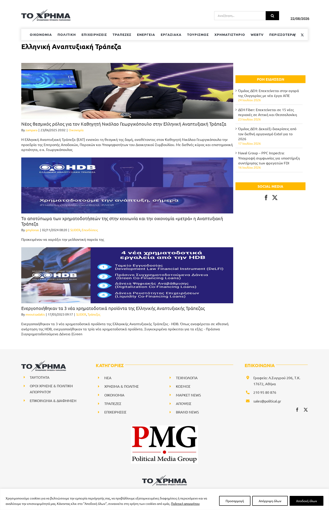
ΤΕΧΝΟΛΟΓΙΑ (187, 377)
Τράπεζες (94, 314)
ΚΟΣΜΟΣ (183, 386)
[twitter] (306, 410)
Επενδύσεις (90, 230)
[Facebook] (266, 197)
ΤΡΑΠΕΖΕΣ (112, 403)
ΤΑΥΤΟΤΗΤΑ (39, 377)
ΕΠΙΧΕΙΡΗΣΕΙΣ (115, 412)
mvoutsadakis (35, 314)
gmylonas (32, 230)
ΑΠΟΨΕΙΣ (183, 403)
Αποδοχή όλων (306, 501)
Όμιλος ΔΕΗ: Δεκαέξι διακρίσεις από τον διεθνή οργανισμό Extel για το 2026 (267, 133)
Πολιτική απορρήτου (185, 503)
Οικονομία (76, 130)
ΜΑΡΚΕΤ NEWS (188, 395)
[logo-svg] (164, 476)
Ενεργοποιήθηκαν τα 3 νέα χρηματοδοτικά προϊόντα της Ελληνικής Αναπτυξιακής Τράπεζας (113, 308)
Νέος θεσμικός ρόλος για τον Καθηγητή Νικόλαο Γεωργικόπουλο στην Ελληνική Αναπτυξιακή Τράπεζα (123, 124)
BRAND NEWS (187, 412)
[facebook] (297, 410)
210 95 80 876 (264, 392)
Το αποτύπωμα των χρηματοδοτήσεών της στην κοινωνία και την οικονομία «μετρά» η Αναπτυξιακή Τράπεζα (122, 220)
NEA (107, 377)
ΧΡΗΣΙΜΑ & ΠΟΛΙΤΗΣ (121, 386)
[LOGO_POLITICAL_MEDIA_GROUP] (164, 427)
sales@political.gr (267, 401)
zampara (31, 130)
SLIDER (75, 230)
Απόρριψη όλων (270, 501)
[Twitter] (275, 197)
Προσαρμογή (235, 501)
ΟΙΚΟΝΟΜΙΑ (114, 395)
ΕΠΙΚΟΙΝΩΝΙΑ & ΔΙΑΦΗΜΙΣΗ (53, 400)
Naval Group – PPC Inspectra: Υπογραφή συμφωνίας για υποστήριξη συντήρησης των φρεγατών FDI (269, 158)
